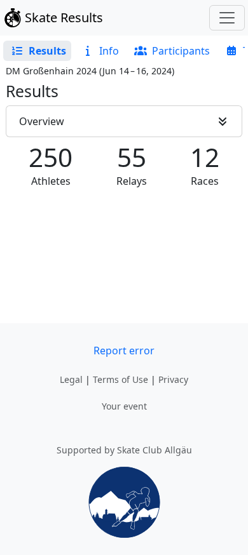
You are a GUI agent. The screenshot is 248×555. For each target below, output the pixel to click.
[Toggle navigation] (227, 17)
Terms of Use (120, 379)
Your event (124, 406)
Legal (71, 379)
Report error (124, 351)
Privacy (173, 379)
